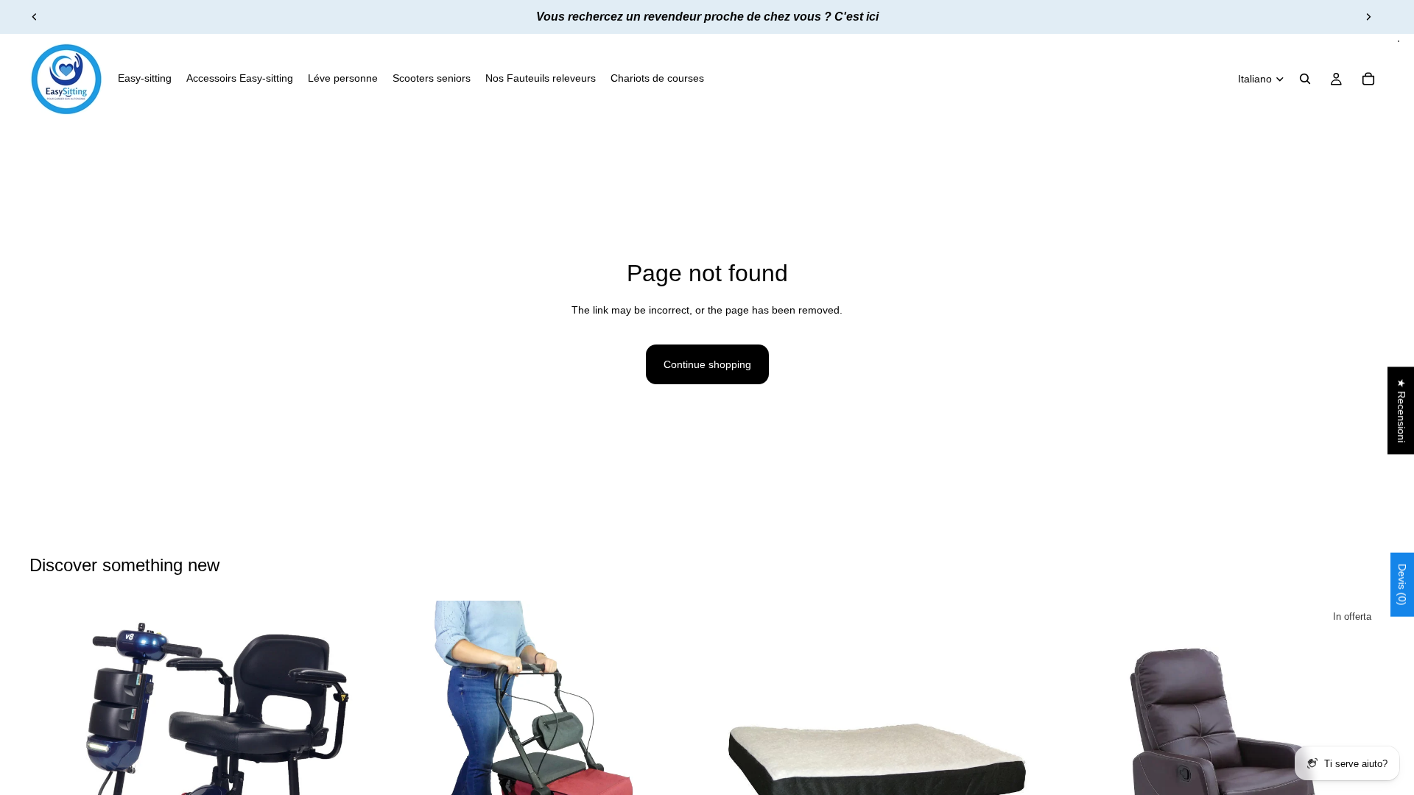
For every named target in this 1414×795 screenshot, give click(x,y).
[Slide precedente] (34, 17)
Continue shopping (707, 364)
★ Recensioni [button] (1401, 410)
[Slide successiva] (1368, 17)
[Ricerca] (1305, 79)
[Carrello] (1368, 79)
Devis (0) (1402, 584)
